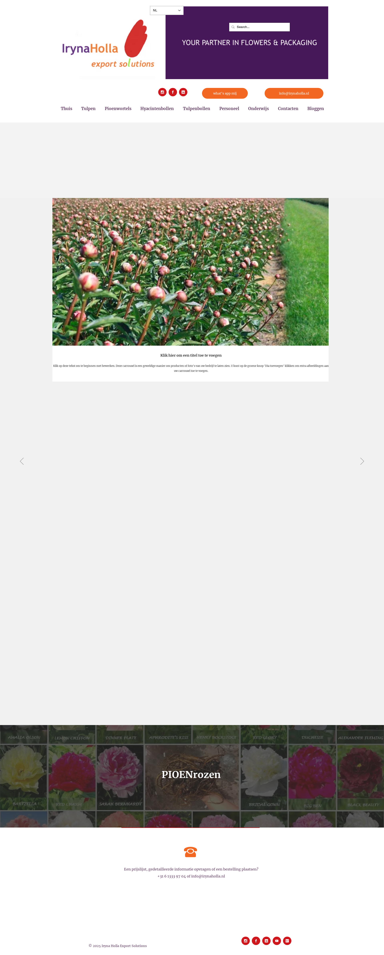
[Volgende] (362, 461)
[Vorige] (22, 461)
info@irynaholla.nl (208, 876)
